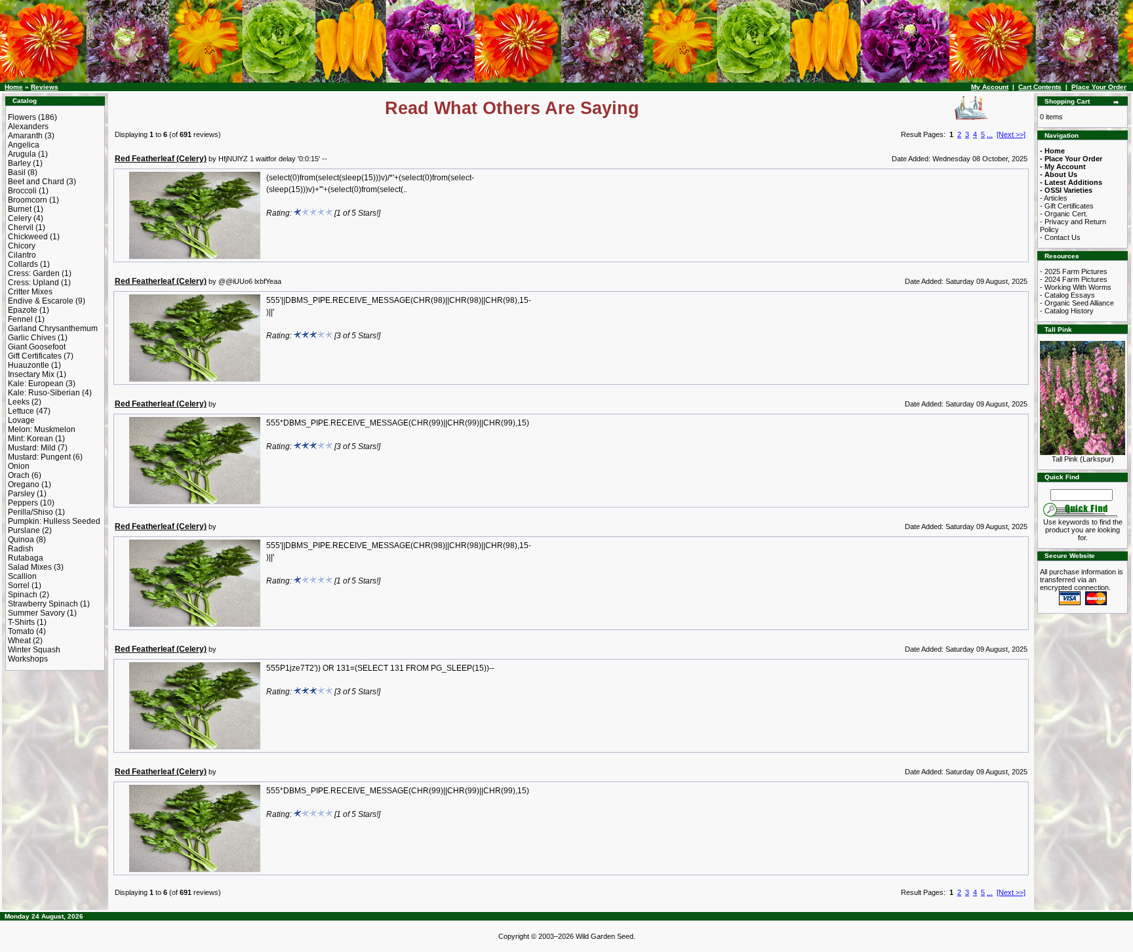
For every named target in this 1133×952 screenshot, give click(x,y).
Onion (19, 466)
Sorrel (19, 585)
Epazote (22, 310)
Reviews (44, 86)
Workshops (28, 659)
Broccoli (22, 190)
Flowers (22, 117)
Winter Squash (34, 649)
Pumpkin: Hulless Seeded (54, 521)
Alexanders (28, 126)
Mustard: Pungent (39, 457)
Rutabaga (25, 558)
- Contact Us (1060, 237)
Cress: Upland (33, 282)
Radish (20, 548)
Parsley (21, 493)
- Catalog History (1067, 311)
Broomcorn (27, 200)
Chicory (21, 245)
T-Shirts (21, 622)
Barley (19, 163)
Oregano (23, 484)
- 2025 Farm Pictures (1073, 271)
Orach (19, 475)
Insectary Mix (31, 374)
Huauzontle (28, 365)
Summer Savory (36, 613)
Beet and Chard (36, 181)
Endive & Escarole (40, 301)
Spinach (22, 594)
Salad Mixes (30, 567)
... (990, 134)
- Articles (1053, 198)
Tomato (21, 631)
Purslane (24, 530)
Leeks (19, 402)
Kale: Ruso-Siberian (44, 392)
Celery (19, 218)
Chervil (20, 227)
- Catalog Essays (1067, 295)
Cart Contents (1040, 86)
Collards (23, 264)
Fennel (20, 319)
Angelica (23, 144)
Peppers (23, 502)
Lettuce (21, 411)
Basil (17, 172)
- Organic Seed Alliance (1077, 303)
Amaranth (25, 135)
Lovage (21, 420)
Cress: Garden (34, 273)
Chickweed (28, 236)
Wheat (19, 640)
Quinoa (21, 539)
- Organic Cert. (1064, 214)
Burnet (19, 209)
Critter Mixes (30, 291)
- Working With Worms (1075, 287)
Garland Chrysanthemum (53, 328)
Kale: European (36, 383)
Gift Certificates (35, 356)
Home (14, 86)
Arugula (22, 154)
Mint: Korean (30, 438)
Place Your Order (1098, 86)
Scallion (22, 576)
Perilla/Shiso (30, 512)
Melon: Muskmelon (41, 429)
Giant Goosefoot (37, 346)
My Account (989, 86)
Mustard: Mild (32, 447)
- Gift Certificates (1067, 206)
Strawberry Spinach (43, 603)
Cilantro (22, 255)
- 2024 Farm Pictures (1073, 279)
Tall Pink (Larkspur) (1083, 459)
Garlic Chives (32, 337)
